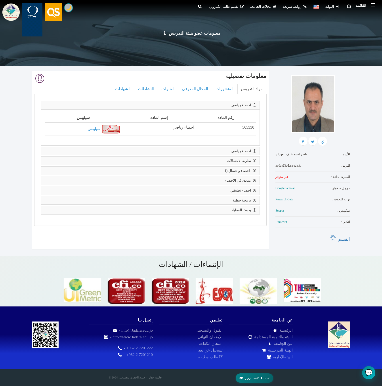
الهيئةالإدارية (283, 357)
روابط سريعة (292, 6)
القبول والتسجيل (209, 330)
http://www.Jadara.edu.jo (133, 337)
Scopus (279, 210)
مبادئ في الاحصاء (239, 180)
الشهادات (122, 89)
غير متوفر (281, 177)
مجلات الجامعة (261, 6)
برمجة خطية (243, 200)
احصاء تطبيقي (241, 190)
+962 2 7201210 (139, 354)
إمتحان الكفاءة (211, 343)
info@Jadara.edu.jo (137, 330)
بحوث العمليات (241, 210)
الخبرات (167, 89)
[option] (81, 290)
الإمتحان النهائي (210, 337)
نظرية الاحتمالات (240, 161)
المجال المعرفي (195, 89)
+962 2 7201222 (139, 348)
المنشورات (224, 89)
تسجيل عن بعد (210, 350)
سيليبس (95, 128)
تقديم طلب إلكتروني (224, 6)
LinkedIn (281, 222)
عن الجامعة (283, 343)
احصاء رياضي (242, 105)
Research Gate (284, 199)
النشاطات (146, 89)
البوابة (330, 6)
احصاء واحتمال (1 (239, 171)
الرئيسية (286, 330)
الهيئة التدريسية (280, 350)
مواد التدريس (252, 89)
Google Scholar (285, 188)
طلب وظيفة (208, 357)
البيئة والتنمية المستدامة (273, 337)
